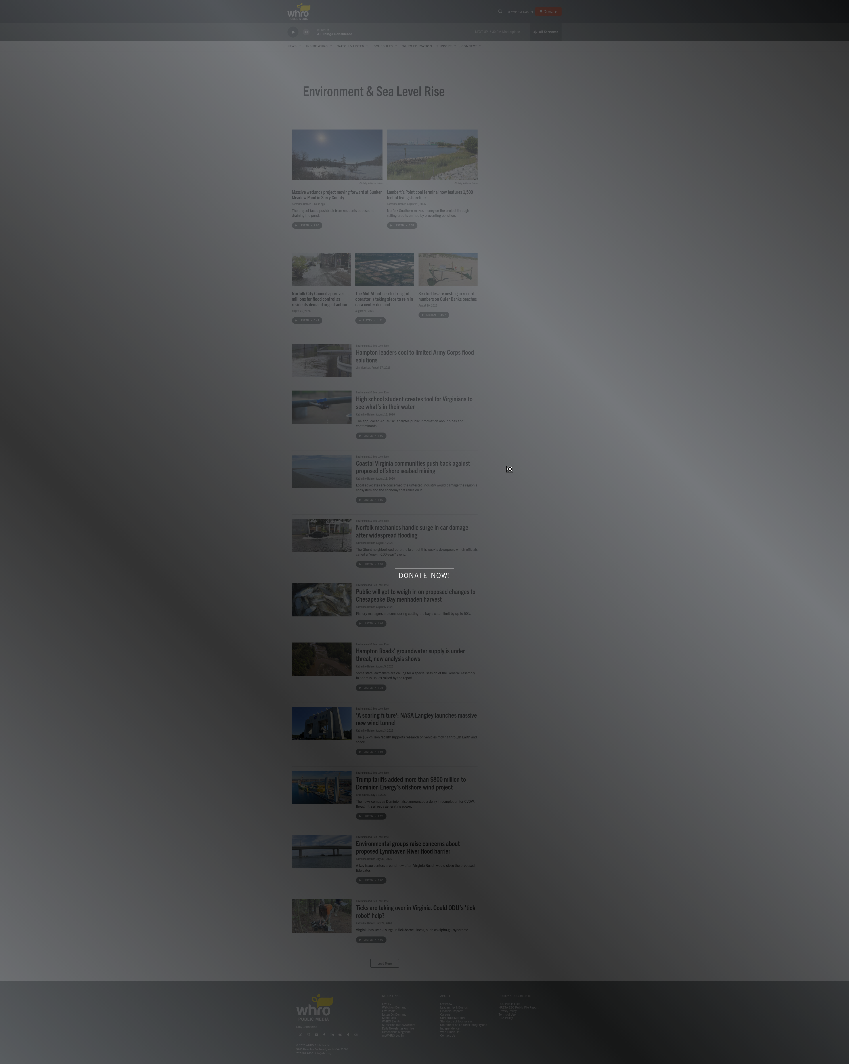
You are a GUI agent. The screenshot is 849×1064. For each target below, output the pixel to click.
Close (510, 469)
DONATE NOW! (425, 575)
